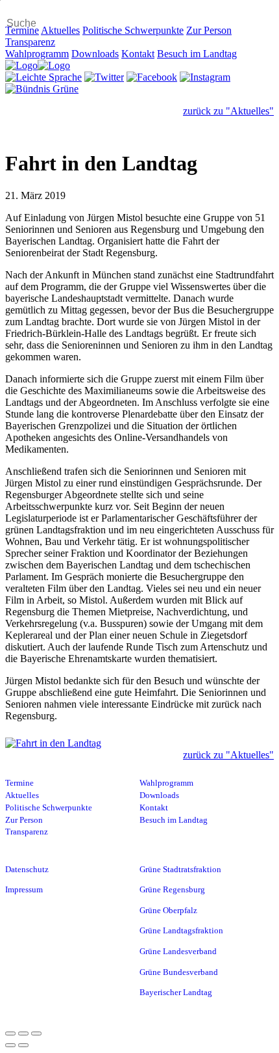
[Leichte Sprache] (43, 77)
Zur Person (209, 30)
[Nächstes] (23, 1045)
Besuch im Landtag (197, 53)
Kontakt (137, 53)
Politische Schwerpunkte (133, 30)
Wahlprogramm (37, 53)
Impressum (24, 889)
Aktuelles (60, 30)
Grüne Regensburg (172, 889)
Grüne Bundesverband (179, 972)
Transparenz (30, 41)
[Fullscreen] (23, 1033)
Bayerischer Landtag (176, 992)
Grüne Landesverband (178, 951)
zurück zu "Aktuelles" (228, 110)
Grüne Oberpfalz (168, 910)
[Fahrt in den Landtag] (139, 743)
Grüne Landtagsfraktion (181, 930)
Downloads (95, 53)
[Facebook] (152, 77)
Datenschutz (27, 869)
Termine (22, 30)
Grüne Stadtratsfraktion (180, 869)
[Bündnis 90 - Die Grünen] (42, 88)
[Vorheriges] (10, 1045)
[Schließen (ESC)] (10, 1033)
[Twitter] (104, 77)
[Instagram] (205, 77)
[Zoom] (36, 1033)
